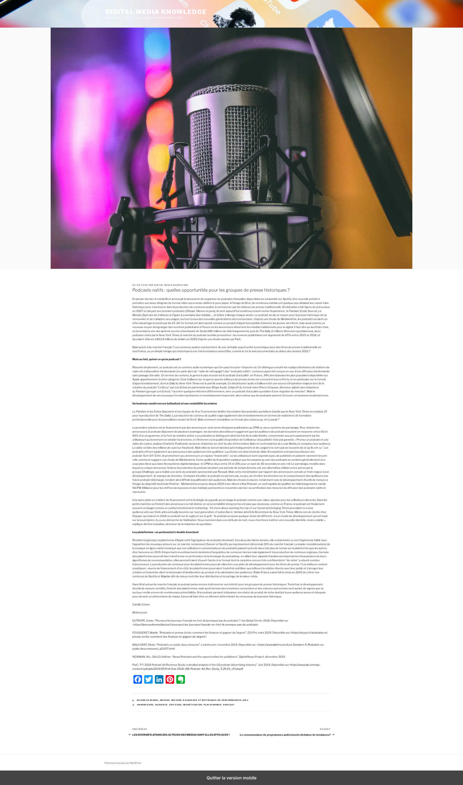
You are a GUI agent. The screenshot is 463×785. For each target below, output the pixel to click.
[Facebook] (137, 679)
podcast (229, 705)
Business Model (148, 700)
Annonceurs (145, 705)
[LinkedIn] (159, 679)
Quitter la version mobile (231, 777)
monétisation (192, 705)
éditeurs (175, 705)
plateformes (213, 705)
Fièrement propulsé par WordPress (122, 763)
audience (161, 705)
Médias (165, 700)
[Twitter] (148, 679)
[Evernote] (180, 679)
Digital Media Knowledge (156, 12)
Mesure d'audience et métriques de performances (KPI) (209, 700)
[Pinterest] (170, 679)
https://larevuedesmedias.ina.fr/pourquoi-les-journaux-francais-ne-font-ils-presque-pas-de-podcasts (195, 624)
